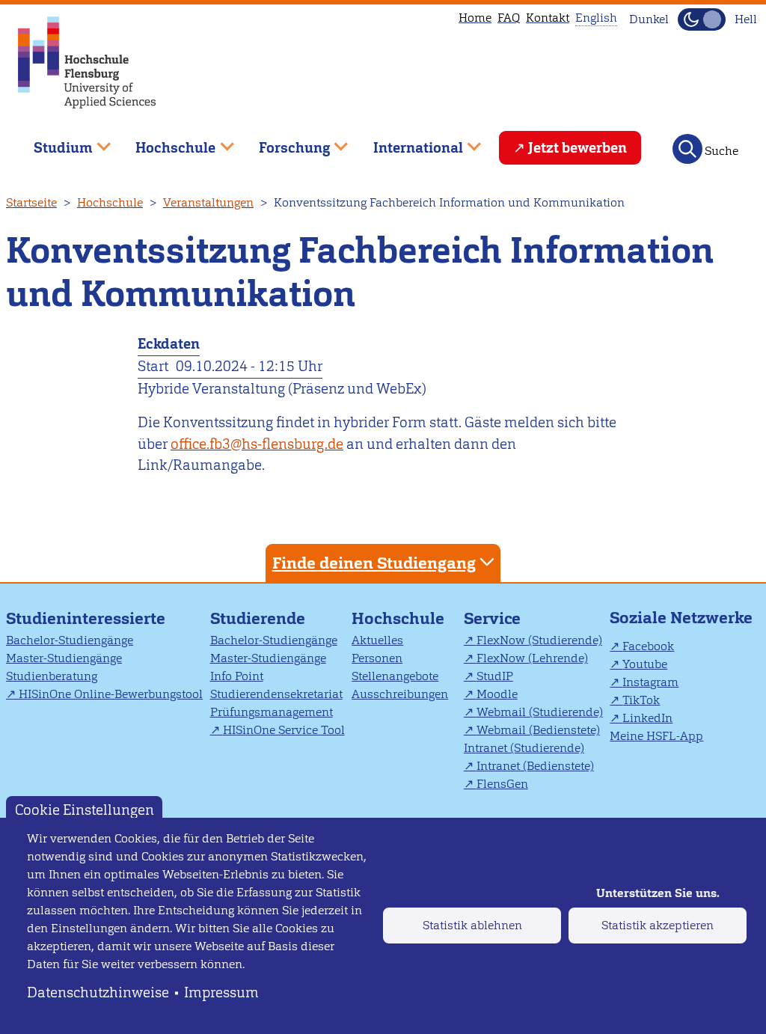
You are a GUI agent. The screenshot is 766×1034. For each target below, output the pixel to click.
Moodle (497, 694)
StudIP (495, 676)
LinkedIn (647, 718)
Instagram (650, 682)
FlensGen (502, 784)
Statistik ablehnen (472, 925)
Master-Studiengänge (64, 658)
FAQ (508, 17)
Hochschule (110, 202)
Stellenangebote (395, 676)
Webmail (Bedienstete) (538, 730)
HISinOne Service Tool (284, 730)
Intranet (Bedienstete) (535, 766)
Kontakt (547, 17)
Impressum (221, 992)
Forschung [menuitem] (283, 141)
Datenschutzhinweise (98, 992)
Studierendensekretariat (276, 694)
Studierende (257, 618)
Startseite (31, 202)
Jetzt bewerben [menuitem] (577, 147)
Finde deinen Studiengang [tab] (374, 563)
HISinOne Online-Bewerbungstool (111, 694)
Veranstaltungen (208, 202)
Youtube (644, 664)
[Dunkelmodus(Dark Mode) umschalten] (702, 19)
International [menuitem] (407, 141)
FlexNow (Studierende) (539, 640)
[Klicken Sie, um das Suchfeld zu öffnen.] (687, 149)
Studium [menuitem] (52, 141)
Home (475, 17)
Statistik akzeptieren (657, 925)
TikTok (641, 700)
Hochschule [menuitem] (165, 141)
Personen (377, 658)
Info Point (236, 676)
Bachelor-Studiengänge (69, 640)
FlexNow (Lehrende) (532, 658)
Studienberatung (51, 676)
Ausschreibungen (400, 694)
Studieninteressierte (85, 618)
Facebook (648, 646)
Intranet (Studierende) (524, 748)
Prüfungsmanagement (271, 712)
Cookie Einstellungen (84, 809)
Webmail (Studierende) (540, 712)
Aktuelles (377, 640)
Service (492, 618)
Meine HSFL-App (656, 736)
